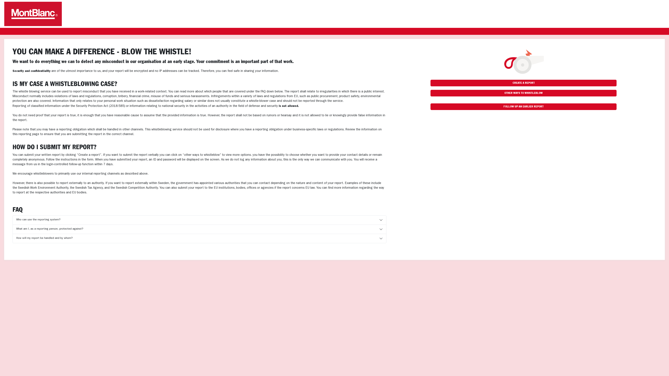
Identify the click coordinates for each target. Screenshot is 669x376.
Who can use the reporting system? (38, 219)
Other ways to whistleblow (523, 93)
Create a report (524, 83)
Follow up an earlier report (523, 106)
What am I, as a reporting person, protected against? (49, 229)
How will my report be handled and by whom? (44, 238)
